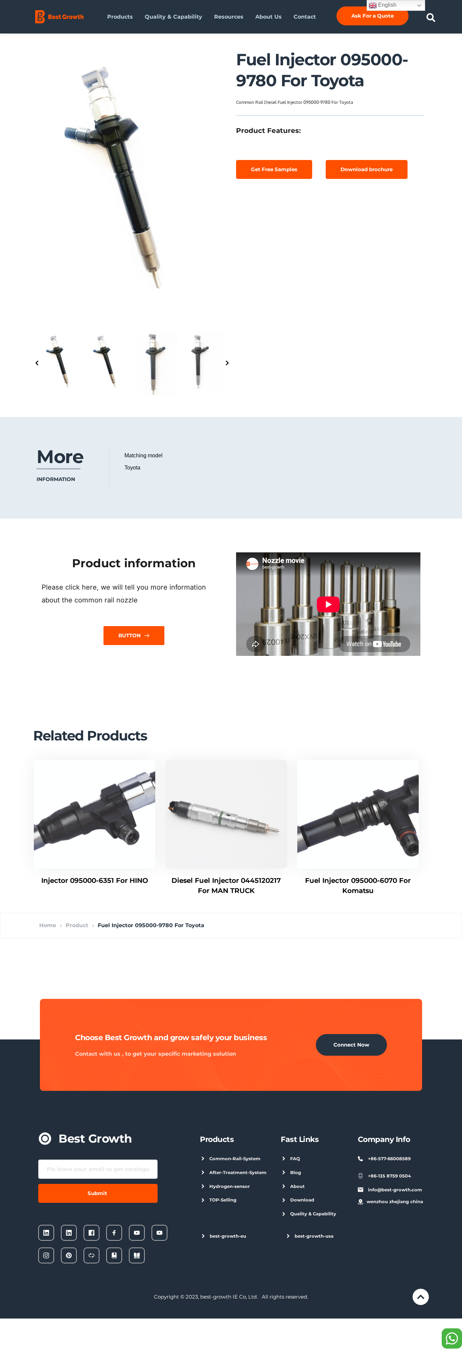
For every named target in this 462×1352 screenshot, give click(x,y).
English (386, 5)
